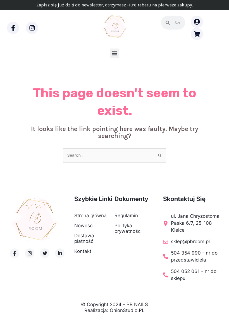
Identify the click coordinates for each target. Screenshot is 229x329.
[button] (114, 53)
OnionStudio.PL (127, 310)
